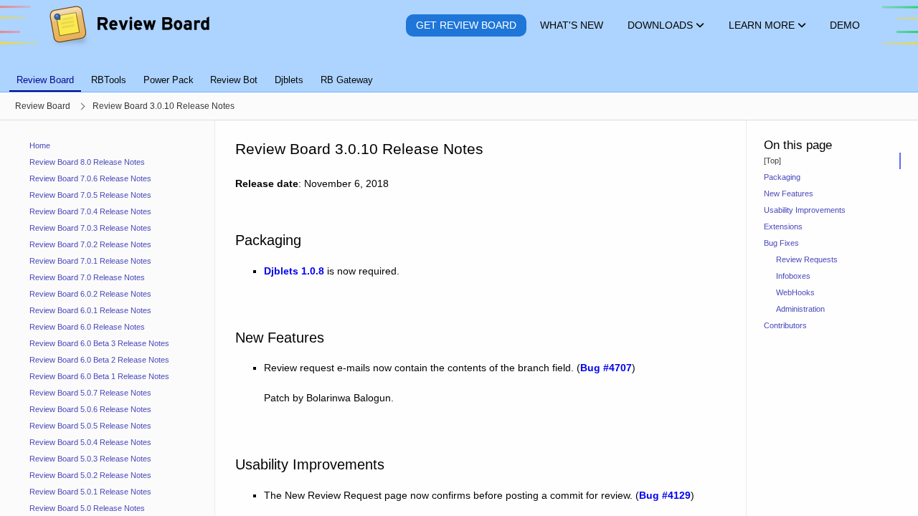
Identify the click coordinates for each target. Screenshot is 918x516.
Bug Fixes (781, 243)
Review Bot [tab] (233, 80)
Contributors (785, 325)
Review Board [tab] (45, 80)
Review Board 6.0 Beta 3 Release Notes (99, 343)
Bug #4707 (606, 367)
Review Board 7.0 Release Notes (87, 277)
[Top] (772, 160)
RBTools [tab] (108, 80)
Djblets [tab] (289, 80)
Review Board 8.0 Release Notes (87, 162)
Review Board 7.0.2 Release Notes (90, 244)
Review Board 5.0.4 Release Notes (90, 442)
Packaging (782, 177)
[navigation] (107, 318)
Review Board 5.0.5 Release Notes (90, 425)
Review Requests (807, 259)
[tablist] (459, 71)
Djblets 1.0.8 (294, 271)
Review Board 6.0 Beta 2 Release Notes (99, 359)
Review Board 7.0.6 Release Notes (90, 178)
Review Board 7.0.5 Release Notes (90, 195)
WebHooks (795, 292)
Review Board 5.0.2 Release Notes (90, 475)
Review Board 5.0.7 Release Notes (90, 392)
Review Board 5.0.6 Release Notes (90, 409)
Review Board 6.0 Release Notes (87, 326)
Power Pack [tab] (168, 80)
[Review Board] (128, 25)
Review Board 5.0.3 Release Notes (90, 458)
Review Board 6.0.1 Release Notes (90, 310)
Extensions (783, 226)
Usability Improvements (805, 210)
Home (39, 145)
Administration (800, 309)
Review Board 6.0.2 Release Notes (90, 294)
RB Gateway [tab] (347, 80)
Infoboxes (793, 276)
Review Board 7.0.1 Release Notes (90, 261)
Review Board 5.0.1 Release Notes (90, 491)
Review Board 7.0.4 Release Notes (90, 211)
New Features (788, 193)
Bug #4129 (665, 495)
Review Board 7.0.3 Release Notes (90, 228)
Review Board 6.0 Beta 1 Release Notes (99, 376)
